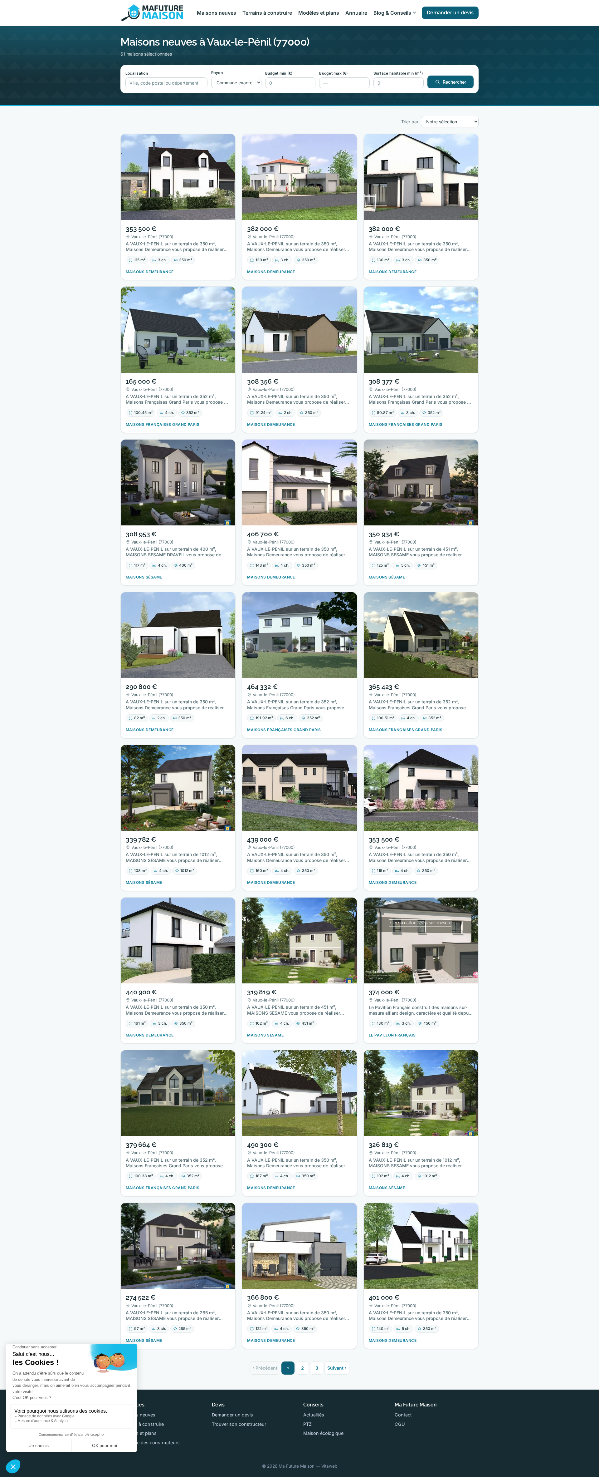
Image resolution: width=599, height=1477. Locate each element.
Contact (403, 1414)
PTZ (307, 1424)
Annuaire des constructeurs (150, 1442)
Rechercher (454, 82)
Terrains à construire (267, 13)
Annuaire (356, 13)
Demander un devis (450, 13)
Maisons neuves (216, 13)
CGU (400, 1424)
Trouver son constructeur (239, 1424)
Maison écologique (323, 1433)
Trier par (409, 121)
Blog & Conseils (392, 13)
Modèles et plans (318, 13)
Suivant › (337, 1368)
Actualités (313, 1414)
